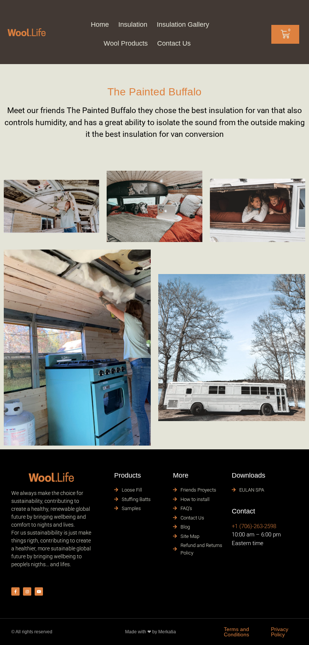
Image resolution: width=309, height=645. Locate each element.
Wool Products (126, 43)
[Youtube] (39, 591)
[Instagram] (27, 591)
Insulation (132, 24)
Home (100, 24)
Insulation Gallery (183, 24)
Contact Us (174, 43)
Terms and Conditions (236, 631)
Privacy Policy (279, 631)
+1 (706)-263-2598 (254, 526)
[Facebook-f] (15, 591)
